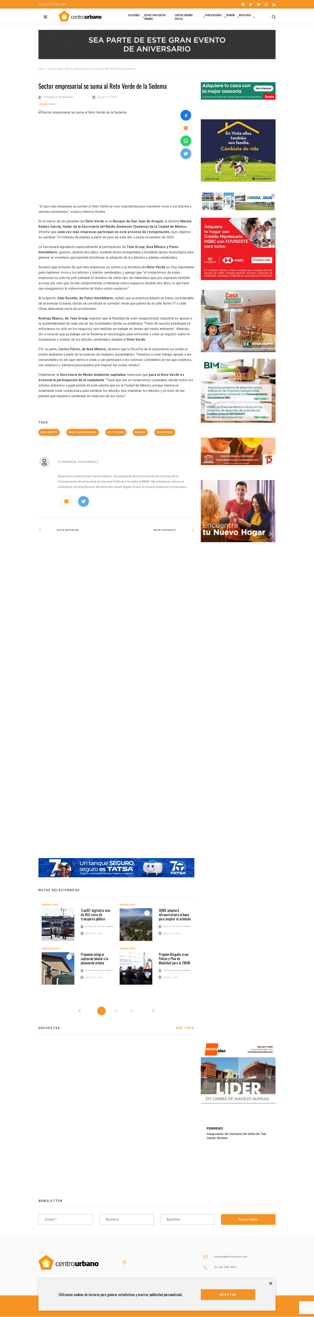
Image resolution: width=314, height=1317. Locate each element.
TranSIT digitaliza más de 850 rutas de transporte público (95, 914)
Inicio (42, 69)
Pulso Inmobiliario (82, 432)
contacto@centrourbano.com (230, 1257)
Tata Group (164, 432)
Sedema (140, 432)
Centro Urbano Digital (184, 16)
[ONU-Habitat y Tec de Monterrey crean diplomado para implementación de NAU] (77, 698)
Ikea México (49, 432)
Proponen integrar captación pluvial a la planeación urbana (94, 958)
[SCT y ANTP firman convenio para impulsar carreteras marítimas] (155, 544)
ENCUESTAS (49, 1028)
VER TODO (185, 1028)
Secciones (134, 15)
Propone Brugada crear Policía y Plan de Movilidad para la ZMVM (174, 958)
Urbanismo (55, 69)
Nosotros (245, 15)
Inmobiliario (51, 949)
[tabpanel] (116, 947)
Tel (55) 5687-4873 (225, 1267)
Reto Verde (115, 432)
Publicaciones (213, 15)
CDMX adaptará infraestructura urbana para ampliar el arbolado (175, 914)
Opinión (230, 15)
